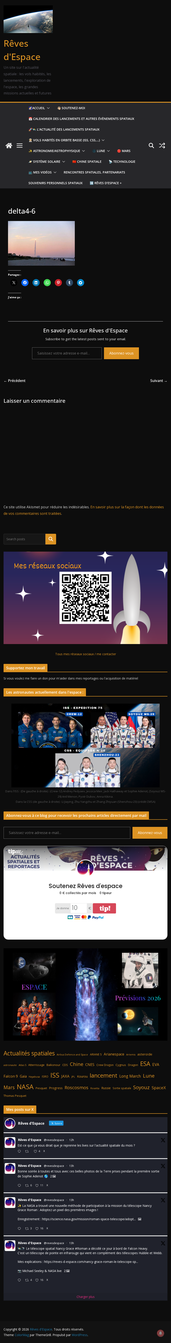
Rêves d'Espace (29, 1140)
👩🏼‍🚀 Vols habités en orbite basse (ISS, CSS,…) (64, 140)
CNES (89, 1064)
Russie (106, 1088)
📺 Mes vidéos (40, 172)
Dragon (133, 1065)
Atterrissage (36, 1065)
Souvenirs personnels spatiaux (55, 183)
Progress (56, 1088)
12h (71, 1140)
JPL (73, 1076)
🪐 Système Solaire (44, 161)
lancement (103, 1075)
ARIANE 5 (96, 1054)
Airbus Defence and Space (72, 1054)
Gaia (23, 1076)
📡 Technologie (122, 161)
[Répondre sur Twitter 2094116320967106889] (20, 1151)
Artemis (130, 1054)
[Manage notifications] (160, 1333)
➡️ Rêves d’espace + (106, 183)
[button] (47, 108)
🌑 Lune (98, 151)
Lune (149, 1075)
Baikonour (53, 1065)
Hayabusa (34, 1076)
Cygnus (121, 1065)
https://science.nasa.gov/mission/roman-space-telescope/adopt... (89, 1219)
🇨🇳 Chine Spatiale (87, 161)
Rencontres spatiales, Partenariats (94, 172)
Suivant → (158, 380)
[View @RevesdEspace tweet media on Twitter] (139, 1219)
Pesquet (41, 1088)
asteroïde (144, 1054)
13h (71, 1166)
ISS (54, 1075)
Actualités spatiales (29, 1053)
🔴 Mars (123, 151)
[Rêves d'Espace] (9, 145)
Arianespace (114, 1054)
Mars (9, 1087)
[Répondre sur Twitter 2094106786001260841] (20, 1229)
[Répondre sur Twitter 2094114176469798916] (20, 1185)
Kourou (82, 1076)
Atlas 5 (22, 1065)
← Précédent (14, 380)
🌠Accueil (36, 108)
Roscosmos (76, 1087)
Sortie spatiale (122, 1088)
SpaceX (159, 1087)
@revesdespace (54, 1140)
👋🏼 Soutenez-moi (71, 108)
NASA (25, 1086)
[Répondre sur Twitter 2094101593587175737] (20, 1280)
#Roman (81, 1248)
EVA (155, 1064)
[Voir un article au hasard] (162, 145)
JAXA (65, 1076)
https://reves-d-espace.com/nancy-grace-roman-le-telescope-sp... (91, 1262)
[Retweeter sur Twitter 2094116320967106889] (28, 1151)
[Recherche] (50, 539)
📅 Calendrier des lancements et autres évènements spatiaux (81, 119)
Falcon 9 (11, 1076)
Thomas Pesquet (15, 1096)
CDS (65, 1065)
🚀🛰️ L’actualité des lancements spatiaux (64, 129)
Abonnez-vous (121, 353)
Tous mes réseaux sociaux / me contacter (85, 654)
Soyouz (141, 1087)
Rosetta (94, 1088)
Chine (76, 1064)
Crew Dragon (105, 1065)
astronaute (10, 1065)
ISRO (45, 1076)
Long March (130, 1076)
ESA (145, 1064)
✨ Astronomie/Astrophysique (54, 151)
